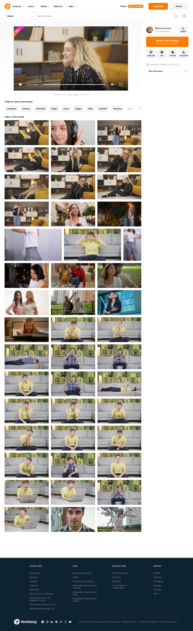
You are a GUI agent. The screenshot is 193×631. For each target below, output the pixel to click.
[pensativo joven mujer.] (119, 186)
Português (158, 581)
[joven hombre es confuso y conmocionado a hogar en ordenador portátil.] (27, 492)
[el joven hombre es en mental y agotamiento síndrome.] (27, 356)
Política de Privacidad (148, 621)
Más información (156, 71)
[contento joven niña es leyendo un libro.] (27, 132)
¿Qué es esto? (173, 64)
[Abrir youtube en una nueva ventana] (70, 622)
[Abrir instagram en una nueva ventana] (47, 622)
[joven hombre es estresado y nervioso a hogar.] (73, 383)
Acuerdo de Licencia (82, 573)
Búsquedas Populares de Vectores (85, 586)
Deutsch (157, 585)
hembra (103, 108)
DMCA (76, 577)
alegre (78, 108)
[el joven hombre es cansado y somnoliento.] (27, 383)
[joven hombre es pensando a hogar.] (27, 465)
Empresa (34, 585)
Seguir (183, 31)
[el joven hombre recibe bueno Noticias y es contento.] (73, 438)
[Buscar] (176, 16)
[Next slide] (137, 108)
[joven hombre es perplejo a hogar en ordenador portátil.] (73, 492)
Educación (35, 589)
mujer (54, 108)
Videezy (33, 581)
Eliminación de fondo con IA (43, 604)
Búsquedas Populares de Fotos (85, 593)
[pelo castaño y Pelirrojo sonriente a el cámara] (27, 302)
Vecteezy (34, 577)
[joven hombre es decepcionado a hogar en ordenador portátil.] (27, 519)
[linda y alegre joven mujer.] (73, 186)
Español (157, 577)
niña (90, 108)
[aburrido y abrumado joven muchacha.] (73, 159)
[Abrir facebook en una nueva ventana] (43, 622)
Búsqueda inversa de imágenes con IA (40, 599)
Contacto (116, 577)
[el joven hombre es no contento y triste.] (119, 465)
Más (71, 6)
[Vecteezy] (7, 6)
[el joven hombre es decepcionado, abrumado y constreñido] (73, 329)
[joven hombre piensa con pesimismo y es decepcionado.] (73, 411)
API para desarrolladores (42, 593)
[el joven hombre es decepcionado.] (119, 356)
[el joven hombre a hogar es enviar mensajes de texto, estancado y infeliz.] (119, 383)
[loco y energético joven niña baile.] (119, 132)
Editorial (58, 6)
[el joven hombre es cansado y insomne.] (119, 438)
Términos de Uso (129, 621)
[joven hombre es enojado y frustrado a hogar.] (73, 465)
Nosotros (116, 581)
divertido (40, 108)
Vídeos (43, 6)
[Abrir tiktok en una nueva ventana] (61, 622)
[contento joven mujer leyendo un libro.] (27, 159)
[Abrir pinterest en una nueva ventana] (56, 622)
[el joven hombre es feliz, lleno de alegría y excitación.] (119, 411)
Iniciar (179, 6)
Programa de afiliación (83, 581)
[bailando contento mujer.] (27, 214)
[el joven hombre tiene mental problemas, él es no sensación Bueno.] (27, 411)
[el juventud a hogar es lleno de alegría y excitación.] (119, 492)
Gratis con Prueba (167, 42)
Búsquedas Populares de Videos (85, 599)
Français (157, 589)
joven (66, 108)
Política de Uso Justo (168, 621)
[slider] (74, 84)
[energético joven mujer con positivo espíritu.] (119, 159)
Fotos (31, 6)
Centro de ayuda (120, 573)
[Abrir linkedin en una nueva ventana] (52, 622)
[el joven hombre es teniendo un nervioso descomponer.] (27, 438)
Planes (123, 6)
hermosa (117, 108)
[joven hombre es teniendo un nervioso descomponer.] (119, 329)
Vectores (17, 6)
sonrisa (26, 108)
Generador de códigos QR (42, 608)
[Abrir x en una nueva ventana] (65, 622)
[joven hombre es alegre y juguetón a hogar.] (73, 356)
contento (11, 108)
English (157, 573)
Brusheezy (35, 573)
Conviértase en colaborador (119, 586)
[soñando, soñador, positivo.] (27, 186)
